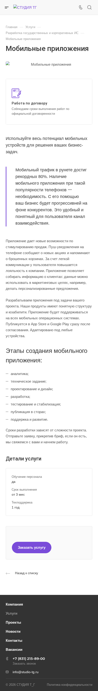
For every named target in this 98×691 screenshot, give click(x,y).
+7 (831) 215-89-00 (29, 658)
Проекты (13, 622)
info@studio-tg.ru (26, 672)
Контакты (14, 640)
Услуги (11, 613)
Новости (13, 631)
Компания (14, 604)
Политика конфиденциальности (69, 684)
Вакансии (14, 649)
